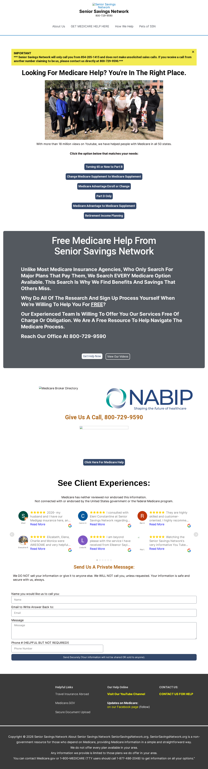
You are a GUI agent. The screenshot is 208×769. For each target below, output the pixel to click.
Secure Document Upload (72, 712)
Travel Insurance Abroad (72, 694)
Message (17, 620)
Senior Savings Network (104, 11)
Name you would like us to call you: (35, 594)
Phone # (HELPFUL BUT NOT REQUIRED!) (40, 642)
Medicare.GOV (65, 703)
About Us (58, 26)
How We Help (124, 26)
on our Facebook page (122, 707)
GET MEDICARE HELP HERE (90, 26)
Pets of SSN (147, 26)
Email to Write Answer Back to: (32, 607)
